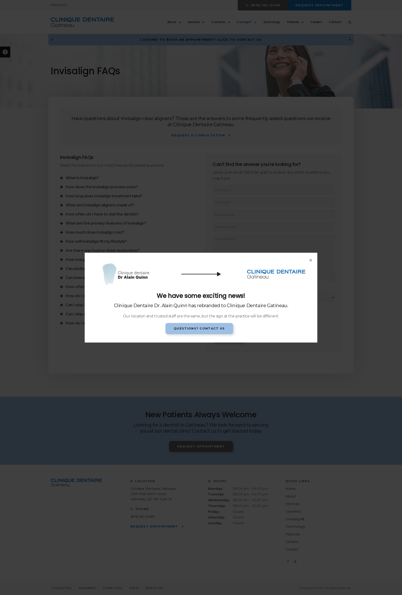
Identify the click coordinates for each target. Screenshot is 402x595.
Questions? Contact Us (199, 328)
